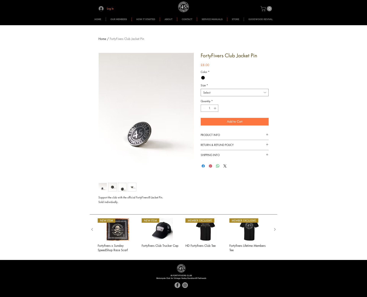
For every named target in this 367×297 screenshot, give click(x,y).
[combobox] (235, 92)
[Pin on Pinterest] (210, 166)
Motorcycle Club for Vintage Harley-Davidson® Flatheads (181, 278)
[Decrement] (203, 108)
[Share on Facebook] (203, 166)
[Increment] (215, 108)
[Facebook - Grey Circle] (177, 285)
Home (102, 39)
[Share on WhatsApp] (217, 166)
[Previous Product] (92, 229)
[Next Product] (275, 229)
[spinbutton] (209, 108)
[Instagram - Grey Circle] (185, 285)
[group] (183, 237)
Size (204, 85)
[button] (267, 8)
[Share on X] (225, 166)
